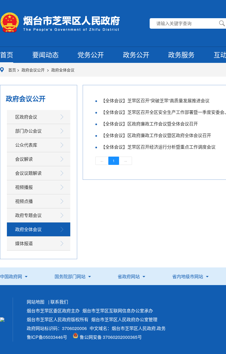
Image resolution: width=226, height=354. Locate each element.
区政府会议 (26, 117)
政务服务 (181, 54)
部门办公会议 (28, 131)
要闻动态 (45, 54)
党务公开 (90, 54)
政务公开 (136, 54)
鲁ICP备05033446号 (47, 337)
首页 (6, 54)
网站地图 (35, 302)
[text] (182, 23)
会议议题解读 (28, 173)
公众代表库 (26, 145)
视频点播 (24, 201)
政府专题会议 (28, 215)
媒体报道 (24, 243)
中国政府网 (11, 276)
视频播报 (24, 187)
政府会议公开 (33, 70)
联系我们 (59, 302)
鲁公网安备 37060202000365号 (111, 337)
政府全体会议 (62, 70)
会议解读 (24, 159)
